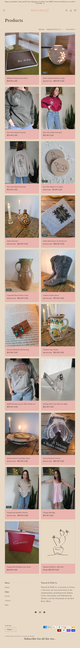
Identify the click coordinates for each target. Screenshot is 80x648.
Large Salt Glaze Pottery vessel (17, 295)
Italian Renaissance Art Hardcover (55, 241)
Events (7, 596)
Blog (6, 605)
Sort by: (41, 29)
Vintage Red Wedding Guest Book (19, 567)
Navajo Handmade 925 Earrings (18, 350)
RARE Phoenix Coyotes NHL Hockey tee (21, 404)
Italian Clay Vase (12, 241)
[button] (4, 10)
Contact (8, 600)
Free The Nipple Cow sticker (53, 187)
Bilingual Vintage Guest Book (17, 78)
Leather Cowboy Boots (51, 295)
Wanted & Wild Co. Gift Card (53, 567)
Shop (7, 592)
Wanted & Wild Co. (16, 636)
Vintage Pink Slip (49, 513)
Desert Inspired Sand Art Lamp (54, 78)
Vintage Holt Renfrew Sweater (17, 513)
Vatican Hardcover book (51, 458)
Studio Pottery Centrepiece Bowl (18, 458)
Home (7, 587)
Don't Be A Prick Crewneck (16, 132)
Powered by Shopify (28, 636)
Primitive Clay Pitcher (50, 350)
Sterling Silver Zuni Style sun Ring (55, 404)
